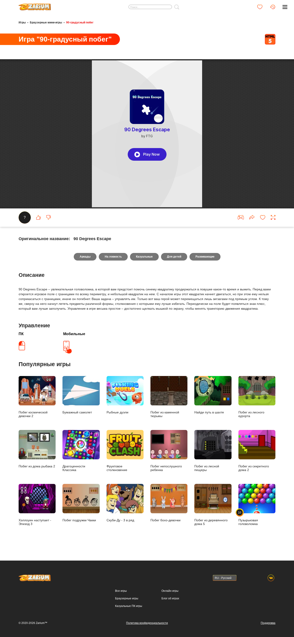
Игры (22, 22)
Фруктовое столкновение (117, 468)
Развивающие (205, 256)
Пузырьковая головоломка (248, 518)
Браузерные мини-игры (46, 22)
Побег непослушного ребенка (166, 468)
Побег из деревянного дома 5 (211, 522)
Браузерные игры (126, 598)
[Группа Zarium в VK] (271, 578)
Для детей (174, 256)
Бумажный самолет (77, 412)
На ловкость (113, 256)
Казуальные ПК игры (128, 606)
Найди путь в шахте (209, 412)
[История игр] (272, 6)
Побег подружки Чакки (79, 520)
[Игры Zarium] (35, 5)
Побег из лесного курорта (251, 414)
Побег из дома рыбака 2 (37, 466)
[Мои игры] (259, 6)
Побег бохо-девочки (165, 520)
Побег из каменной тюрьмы (164, 414)
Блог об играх (170, 598)
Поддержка (268, 623)
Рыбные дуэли (117, 412)
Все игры (121, 590)
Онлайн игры (169, 590)
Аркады (85, 256)
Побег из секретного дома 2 (253, 468)
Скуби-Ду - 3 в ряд (120, 520)
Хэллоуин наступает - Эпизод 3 (35, 522)
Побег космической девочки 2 (33, 414)
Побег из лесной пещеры (206, 468)
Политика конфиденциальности (147, 623)
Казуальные (144, 256)
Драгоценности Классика (73, 468)
